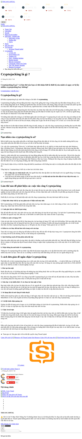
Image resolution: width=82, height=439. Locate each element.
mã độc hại (15, 91)
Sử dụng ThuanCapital (16, 49)
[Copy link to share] (1, 81)
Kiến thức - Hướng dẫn (12, 36)
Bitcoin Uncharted (14, 62)
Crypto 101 (12, 53)
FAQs (11, 42)
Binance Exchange (15, 67)
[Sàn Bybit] (5, 393)
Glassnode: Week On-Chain (17, 63)
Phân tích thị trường (11, 35)
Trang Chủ (8, 29)
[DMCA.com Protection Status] (6, 426)
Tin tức (7, 33)
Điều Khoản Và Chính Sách (10, 424)
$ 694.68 (50, 7)
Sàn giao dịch (9, 45)
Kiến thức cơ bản (14, 38)
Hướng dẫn (12, 40)
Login (3, 24)
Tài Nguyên (8, 47)
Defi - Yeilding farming (16, 58)
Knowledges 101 (14, 54)
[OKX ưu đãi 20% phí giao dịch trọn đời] (14, 396)
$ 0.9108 (9, 16)
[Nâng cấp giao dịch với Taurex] (11, 394)
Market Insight (13, 60)
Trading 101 (12, 56)
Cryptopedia (9, 51)
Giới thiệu (8, 31)
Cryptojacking (6, 91)
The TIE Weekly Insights (17, 65)
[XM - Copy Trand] (7, 391)
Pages (6, 44)
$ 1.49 (27, 16)
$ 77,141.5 (10, 7)
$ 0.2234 (68, 7)
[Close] (2, 428)
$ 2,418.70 (31, 7)
